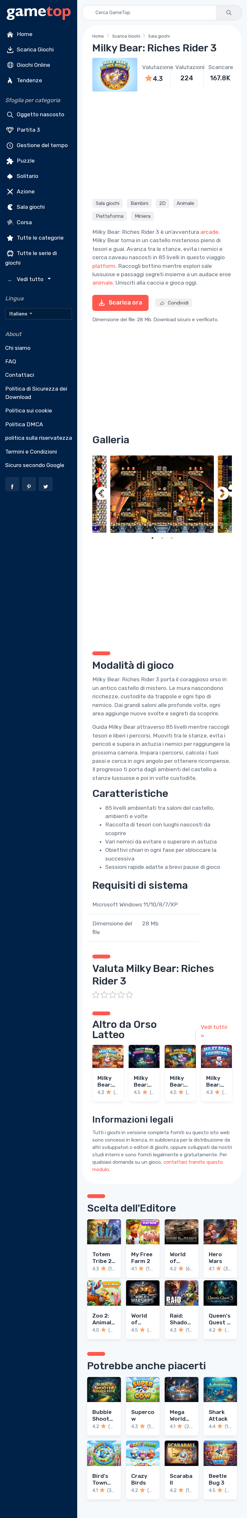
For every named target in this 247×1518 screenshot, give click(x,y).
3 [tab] (172, 538)
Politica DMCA (24, 424)
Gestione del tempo (41, 145)
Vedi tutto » (214, 1031)
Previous (102, 494)
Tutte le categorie (39, 237)
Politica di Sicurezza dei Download (36, 392)
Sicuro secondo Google (34, 465)
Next (222, 494)
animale (102, 282)
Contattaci (19, 375)
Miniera (143, 216)
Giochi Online (32, 65)
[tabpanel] (162, 494)
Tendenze (28, 80)
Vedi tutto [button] (26, 279)
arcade (209, 232)
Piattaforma (110, 216)
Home (23, 34)
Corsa (23, 222)
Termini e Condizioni (31, 451)
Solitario (26, 176)
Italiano (18, 314)
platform (103, 266)
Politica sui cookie (28, 410)
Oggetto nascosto (39, 114)
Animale (185, 203)
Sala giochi (30, 207)
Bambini (139, 203)
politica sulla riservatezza (38, 438)
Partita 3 (27, 130)
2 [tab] (162, 538)
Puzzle (25, 160)
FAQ (10, 361)
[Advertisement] (162, 144)
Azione (25, 191)
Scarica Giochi (34, 49)
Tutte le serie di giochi (31, 258)
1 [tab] (152, 538)
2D (162, 203)
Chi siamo (18, 348)
